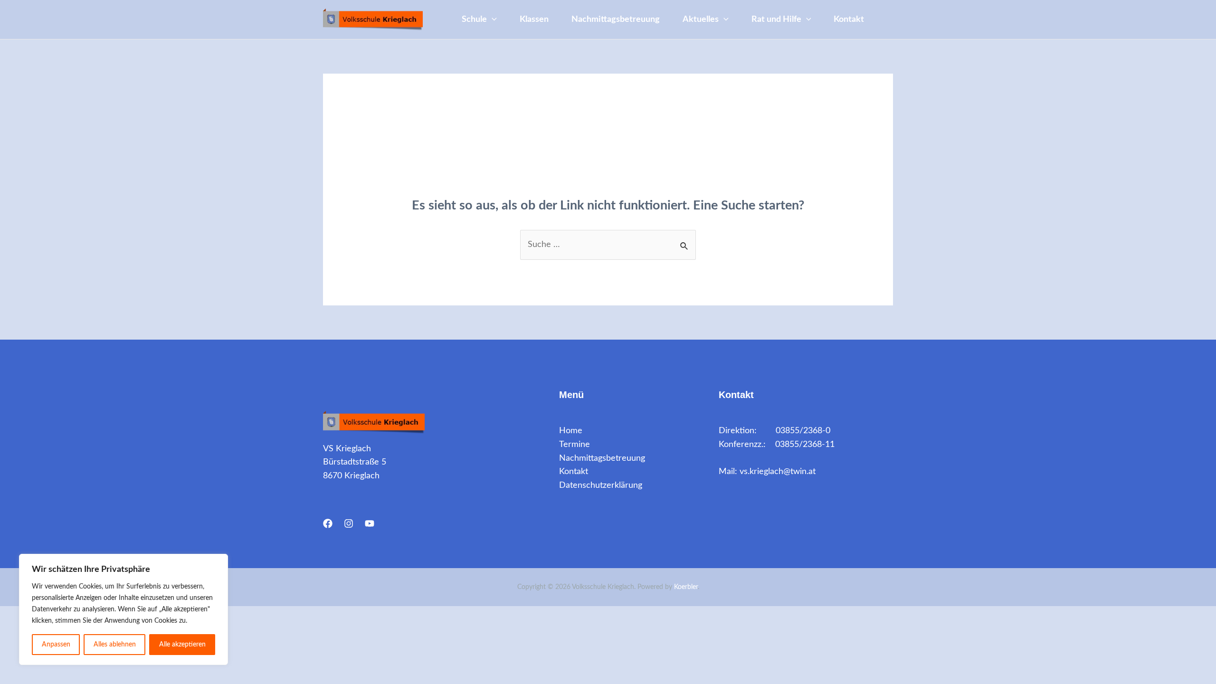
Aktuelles (701, 19)
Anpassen (56, 644)
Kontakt (849, 19)
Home (570, 431)
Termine (574, 444)
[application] (492, 19)
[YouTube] (369, 523)
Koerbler (686, 587)
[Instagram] (348, 523)
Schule (474, 19)
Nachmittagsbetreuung (615, 19)
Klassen (534, 19)
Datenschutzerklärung (600, 485)
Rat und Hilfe (776, 19)
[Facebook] (327, 523)
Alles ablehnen (115, 644)
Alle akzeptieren (182, 644)
